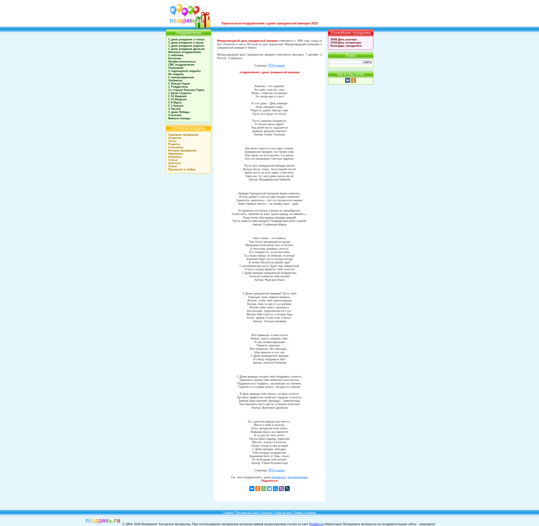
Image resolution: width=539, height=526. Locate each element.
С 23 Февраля (177, 99)
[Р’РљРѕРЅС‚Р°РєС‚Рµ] (251, 488)
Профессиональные (182, 61)
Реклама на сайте (247, 512)
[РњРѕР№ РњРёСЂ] (275, 488)
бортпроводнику (298, 477)
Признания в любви (181, 169)
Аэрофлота (278, 477)
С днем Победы (178, 112)
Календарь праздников (346, 45)
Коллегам (174, 58)
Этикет (172, 166)
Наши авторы (283, 512)
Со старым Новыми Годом (186, 89)
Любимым (175, 80)
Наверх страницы (305, 512)
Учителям (174, 115)
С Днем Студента (179, 93)
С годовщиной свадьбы (184, 71)
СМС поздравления (181, 64)
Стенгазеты (175, 147)
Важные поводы (179, 118)
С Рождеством (178, 86)
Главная (228, 512)
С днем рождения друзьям (186, 48)
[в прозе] (279, 65)
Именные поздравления (184, 52)
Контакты (266, 512)
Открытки (174, 137)
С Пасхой (174, 108)
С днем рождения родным (186, 45)
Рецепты (174, 144)
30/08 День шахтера (343, 39)
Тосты (172, 141)
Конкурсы (175, 156)
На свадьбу (176, 74)
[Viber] (281, 488)
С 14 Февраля (177, 96)
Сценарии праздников (183, 134)
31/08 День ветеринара (345, 42)
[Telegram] (269, 488)
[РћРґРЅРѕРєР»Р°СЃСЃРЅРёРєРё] (257, 488)
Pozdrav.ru (316, 524)
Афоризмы (175, 153)
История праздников (182, 150)
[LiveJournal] (287, 488)
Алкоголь (174, 163)
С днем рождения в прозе (185, 42)
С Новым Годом (179, 83)
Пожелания (175, 67)
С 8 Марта (174, 102)
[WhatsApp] (263, 488)
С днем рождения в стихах (186, 39)
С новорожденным (181, 77)
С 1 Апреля (175, 105)
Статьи (172, 160)
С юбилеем (175, 55)
